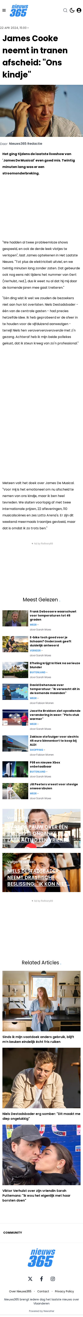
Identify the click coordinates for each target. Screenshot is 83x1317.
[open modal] (79, 10)
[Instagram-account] (52, 1278)
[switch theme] (72, 10)
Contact (43, 1291)
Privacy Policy (64, 1291)
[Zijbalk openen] (4, 10)
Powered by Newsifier (41, 1311)
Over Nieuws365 (20, 1291)
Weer (33, 624)
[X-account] (30, 1278)
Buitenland (38, 672)
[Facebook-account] (41, 1278)
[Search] (65, 10)
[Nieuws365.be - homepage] (19, 10)
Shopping (36, 750)
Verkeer (35, 650)
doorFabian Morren (42, 703)
